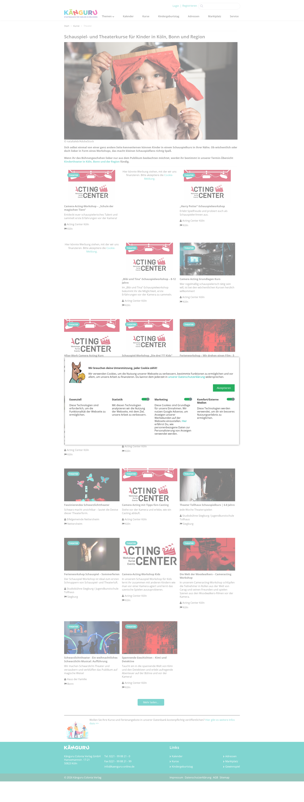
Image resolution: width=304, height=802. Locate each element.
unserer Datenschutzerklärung (186, 377)
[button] (224, 388)
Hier (184, 421)
